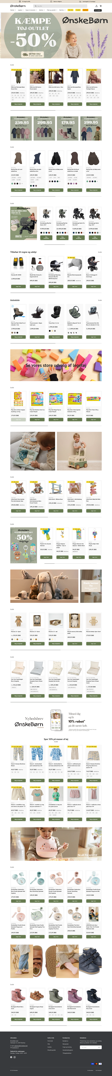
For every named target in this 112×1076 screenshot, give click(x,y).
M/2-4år (19, 177)
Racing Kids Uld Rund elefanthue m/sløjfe (73, 170)
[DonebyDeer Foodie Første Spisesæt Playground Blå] (93, 878)
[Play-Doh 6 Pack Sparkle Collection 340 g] (74, 399)
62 (52, 772)
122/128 (54, 815)
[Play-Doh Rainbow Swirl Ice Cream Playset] (37, 399)
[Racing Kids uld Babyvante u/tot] (93, 158)
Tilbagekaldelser (67, 1053)
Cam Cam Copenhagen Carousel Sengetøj (73, 680)
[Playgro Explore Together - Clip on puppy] (62, 534)
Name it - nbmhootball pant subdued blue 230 (36, 764)
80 (15, 95)
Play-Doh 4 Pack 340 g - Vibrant (92, 410)
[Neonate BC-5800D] (18, 264)
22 (58, 1014)
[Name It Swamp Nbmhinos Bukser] (18, 753)
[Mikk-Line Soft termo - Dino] (56, 76)
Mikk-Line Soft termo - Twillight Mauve (92, 88)
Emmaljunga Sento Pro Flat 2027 (79, 224)
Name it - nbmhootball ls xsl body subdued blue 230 (56, 764)
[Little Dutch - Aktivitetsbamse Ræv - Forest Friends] (37, 488)
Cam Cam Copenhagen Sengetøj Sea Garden (54, 680)
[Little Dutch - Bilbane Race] (56, 488)
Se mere (14, 51)
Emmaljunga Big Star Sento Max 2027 (61, 224)
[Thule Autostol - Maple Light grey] (37, 312)
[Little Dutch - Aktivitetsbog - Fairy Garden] (74, 488)
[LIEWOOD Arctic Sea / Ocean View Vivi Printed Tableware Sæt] (93, 914)
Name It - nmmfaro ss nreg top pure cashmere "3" (37, 805)
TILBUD (78, 10)
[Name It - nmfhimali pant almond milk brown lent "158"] (74, 753)
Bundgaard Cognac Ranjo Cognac (36, 1007)
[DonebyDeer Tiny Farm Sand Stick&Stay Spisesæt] (74, 914)
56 (12, 772)
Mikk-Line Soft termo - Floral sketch (36, 88)
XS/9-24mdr (33, 177)
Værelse (41, 10)
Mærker (12, 10)
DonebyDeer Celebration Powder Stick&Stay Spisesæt (73, 891)
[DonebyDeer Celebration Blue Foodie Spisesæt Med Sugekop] (18, 878)
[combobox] (60, 6)
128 (23, 97)
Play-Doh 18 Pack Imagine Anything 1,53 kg (18, 410)
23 (15, 1014)
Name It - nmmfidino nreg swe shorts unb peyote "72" (18, 805)
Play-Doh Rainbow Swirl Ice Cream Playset (37, 410)
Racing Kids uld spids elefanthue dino (35, 170)
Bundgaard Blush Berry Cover (17, 1007)
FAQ (49, 1044)
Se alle (12, 64)
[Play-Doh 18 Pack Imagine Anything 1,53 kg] (18, 399)
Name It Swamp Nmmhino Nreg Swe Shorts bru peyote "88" (93, 765)
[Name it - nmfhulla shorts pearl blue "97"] (74, 793)
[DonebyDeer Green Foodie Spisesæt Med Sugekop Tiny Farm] (37, 914)
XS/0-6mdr (89, 177)
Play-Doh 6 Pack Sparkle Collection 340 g (73, 410)
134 (12, 99)
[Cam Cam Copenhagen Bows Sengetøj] (18, 668)
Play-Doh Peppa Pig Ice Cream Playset (55, 410)
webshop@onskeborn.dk (21, 1046)
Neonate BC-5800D (16, 275)
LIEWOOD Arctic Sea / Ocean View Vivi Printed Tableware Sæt (92, 926)
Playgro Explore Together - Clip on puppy (61, 545)
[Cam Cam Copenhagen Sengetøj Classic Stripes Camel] (93, 668)
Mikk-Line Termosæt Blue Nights (74, 88)
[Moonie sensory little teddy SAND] (74, 620)
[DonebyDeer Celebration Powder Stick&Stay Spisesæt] (74, 878)
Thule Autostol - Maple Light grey (36, 324)
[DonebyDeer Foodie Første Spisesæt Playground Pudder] (18, 914)
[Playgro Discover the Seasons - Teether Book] (79, 534)
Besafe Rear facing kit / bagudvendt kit (36, 275)
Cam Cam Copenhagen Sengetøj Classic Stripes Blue (36, 681)
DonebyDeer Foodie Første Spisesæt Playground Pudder (18, 926)
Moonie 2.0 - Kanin (35, 631)
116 (16, 97)
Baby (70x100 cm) (34, 689)
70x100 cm (14, 687)
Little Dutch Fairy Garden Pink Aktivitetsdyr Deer (17, 500)
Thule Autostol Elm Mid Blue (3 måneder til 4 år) (92, 324)
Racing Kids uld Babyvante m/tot (56, 170)
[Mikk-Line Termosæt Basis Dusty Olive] (18, 76)
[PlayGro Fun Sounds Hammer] (46, 534)
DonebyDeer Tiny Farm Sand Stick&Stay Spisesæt (74, 926)
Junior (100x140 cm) (34, 691)
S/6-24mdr (95, 177)
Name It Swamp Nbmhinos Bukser (18, 764)
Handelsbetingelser (68, 1050)
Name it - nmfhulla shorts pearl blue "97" (74, 805)
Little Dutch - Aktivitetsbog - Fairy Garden (74, 500)
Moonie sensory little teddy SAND (74, 632)
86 (18, 95)
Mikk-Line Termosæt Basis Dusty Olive (18, 88)
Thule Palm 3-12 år (54, 323)
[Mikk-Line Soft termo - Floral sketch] (37, 76)
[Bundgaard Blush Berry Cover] (18, 996)
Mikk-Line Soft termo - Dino (56, 87)
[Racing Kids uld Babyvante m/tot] (56, 158)
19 (49, 1014)
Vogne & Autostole (30, 10)
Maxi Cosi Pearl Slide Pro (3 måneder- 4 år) (18, 324)
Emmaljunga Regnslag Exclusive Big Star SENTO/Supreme (54, 276)
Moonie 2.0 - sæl (53, 631)
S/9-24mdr (14, 177)
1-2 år (50, 177)
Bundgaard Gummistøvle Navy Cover (92, 1007)
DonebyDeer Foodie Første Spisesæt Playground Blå (93, 890)
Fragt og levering (67, 1047)
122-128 (38, 812)
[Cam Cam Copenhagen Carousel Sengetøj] (74, 668)
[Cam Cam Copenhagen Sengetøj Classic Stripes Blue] (37, 668)
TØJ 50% (70, 10)
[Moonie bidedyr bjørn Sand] (93, 620)
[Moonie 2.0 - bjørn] (18, 620)
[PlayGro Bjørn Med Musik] (95, 534)
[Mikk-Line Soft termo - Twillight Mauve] (93, 76)
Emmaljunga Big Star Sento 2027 (45, 224)
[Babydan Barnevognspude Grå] (74, 264)
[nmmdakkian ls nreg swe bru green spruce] (56, 793)
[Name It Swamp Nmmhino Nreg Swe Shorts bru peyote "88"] (93, 753)
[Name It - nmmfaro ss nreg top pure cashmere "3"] (37, 793)
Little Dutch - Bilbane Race (56, 499)
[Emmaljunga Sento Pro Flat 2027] (79, 213)
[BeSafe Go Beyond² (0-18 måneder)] (74, 312)
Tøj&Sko (61, 10)
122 (19, 97)
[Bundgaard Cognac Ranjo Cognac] (37, 996)
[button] (100, 6)
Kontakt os (65, 1041)
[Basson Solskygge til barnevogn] (93, 264)
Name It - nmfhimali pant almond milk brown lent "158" (74, 765)
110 (12, 97)
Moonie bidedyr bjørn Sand (93, 631)
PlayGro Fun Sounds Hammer (45, 544)
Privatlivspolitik (52, 1050)
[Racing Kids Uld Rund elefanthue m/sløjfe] (74, 158)
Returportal (65, 1044)
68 (36, 772)
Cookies (50, 1047)
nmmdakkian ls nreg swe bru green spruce (55, 805)
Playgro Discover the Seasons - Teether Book (79, 544)
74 (12, 95)
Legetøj (20, 10)
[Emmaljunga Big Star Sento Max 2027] (62, 213)
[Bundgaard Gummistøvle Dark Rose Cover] (74, 996)
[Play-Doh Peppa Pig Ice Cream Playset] (56, 399)
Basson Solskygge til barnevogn (91, 275)
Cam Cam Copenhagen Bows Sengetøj (17, 680)
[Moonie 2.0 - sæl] (56, 620)
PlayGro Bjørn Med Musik (94, 544)
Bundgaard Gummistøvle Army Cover (55, 1007)
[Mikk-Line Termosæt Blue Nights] (74, 76)
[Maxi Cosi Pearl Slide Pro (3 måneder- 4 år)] (18, 312)
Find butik (50, 1041)
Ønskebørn (16, 1070)
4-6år (59, 177)
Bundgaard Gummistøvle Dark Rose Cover (74, 1007)
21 (55, 1014)
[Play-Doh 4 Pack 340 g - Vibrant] (93, 399)
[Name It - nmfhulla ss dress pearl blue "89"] (93, 793)
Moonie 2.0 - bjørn (16, 631)
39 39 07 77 (15, 1047)
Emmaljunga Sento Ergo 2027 (94, 224)
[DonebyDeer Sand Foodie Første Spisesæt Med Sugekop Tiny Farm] (56, 914)
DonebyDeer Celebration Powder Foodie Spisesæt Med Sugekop (55, 891)
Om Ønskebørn (90, 1070)
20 (12, 1014)
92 (21, 95)
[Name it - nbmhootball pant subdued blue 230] (37, 753)
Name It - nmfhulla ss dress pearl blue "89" (93, 805)
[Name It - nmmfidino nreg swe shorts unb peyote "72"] (18, 793)
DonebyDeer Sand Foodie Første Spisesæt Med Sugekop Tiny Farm (55, 926)
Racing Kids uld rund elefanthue (16, 170)
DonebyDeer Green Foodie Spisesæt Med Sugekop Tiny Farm (37, 926)
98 (24, 95)
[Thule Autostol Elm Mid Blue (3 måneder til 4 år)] (93, 312)
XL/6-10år (18, 179)
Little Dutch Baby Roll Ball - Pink (93, 500)
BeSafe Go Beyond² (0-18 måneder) (74, 324)
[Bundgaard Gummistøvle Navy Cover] (93, 996)
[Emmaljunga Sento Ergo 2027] (95, 213)
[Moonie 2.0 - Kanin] (37, 620)
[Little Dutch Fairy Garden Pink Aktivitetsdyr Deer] (18, 488)
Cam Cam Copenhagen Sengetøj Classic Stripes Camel (92, 681)
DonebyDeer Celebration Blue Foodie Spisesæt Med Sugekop (18, 891)
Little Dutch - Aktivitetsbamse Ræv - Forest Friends (36, 501)
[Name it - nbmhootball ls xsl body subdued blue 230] (56, 753)
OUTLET (85, 10)
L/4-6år (13, 179)
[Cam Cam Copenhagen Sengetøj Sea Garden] (56, 668)
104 (40, 95)
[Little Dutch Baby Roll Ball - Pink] (93, 488)
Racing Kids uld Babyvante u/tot (93, 170)
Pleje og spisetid (51, 10)
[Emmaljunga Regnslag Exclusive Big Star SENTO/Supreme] (56, 264)
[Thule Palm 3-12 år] (56, 312)
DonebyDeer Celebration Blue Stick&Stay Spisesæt (36, 890)
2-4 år (54, 177)
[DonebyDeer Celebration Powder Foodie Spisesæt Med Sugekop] (56, 878)
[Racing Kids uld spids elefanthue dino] (37, 158)
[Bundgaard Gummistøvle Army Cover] (56, 996)
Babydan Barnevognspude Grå (74, 275)
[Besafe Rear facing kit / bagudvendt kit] (37, 264)
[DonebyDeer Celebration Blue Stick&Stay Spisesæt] (37, 878)
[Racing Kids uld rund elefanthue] (18, 158)
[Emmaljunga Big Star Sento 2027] (46, 213)
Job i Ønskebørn (99, 1070)
